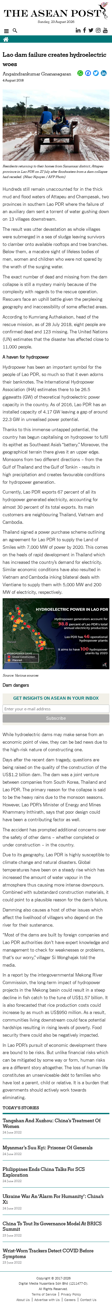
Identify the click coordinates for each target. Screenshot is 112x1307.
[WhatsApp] (80, 73)
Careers (70, 1300)
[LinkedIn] (104, 73)
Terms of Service (44, 1294)
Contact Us (88, 1300)
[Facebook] (88, 73)
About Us (23, 1300)
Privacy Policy (71, 1294)
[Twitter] (96, 73)
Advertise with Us (47, 1300)
